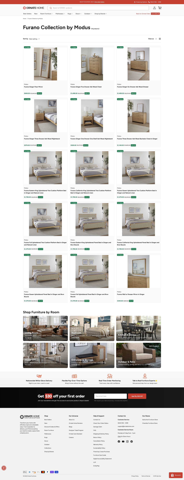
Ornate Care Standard (75, 434)
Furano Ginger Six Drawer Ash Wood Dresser (132, 87)
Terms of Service (146, 476)
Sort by (25, 39)
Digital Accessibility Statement (102, 459)
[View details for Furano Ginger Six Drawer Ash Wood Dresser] (138, 64)
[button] (160, 8)
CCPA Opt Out (157, 476)
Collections (47, 448)
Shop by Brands (49, 451)
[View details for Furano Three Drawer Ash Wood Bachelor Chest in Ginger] (138, 116)
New (45, 423)
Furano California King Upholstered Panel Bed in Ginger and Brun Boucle (138, 244)
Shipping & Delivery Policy (101, 434)
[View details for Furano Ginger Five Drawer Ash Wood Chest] (92, 64)
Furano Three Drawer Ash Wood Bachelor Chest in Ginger (137, 139)
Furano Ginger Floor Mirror (33, 87)
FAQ (94, 430)
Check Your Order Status (100, 423)
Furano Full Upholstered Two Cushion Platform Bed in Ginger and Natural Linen (45, 244)
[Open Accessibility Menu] (3, 468)
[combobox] (98, 8)
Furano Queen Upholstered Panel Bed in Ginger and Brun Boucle (44, 295)
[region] (45, 64)
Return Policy (97, 437)
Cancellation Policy (99, 441)
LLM (94, 462)
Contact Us (96, 419)
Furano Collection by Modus (35, 18)
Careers (71, 437)
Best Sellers (48, 419)
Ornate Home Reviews (76, 423)
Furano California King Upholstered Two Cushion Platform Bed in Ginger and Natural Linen (91, 192)
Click (119, 436)
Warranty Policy (98, 444)
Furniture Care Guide (99, 455)
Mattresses (47, 434)
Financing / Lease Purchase (101, 451)
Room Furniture (49, 430)
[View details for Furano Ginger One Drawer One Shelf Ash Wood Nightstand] (92, 116)
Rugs (45, 437)
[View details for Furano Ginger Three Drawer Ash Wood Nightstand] (45, 116)
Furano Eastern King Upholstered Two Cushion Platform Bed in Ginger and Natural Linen (45, 192)
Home (24, 18)
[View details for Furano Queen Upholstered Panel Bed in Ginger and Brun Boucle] (45, 271)
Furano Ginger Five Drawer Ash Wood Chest (86, 87)
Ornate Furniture (31, 476)
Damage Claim (97, 427)
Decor (46, 441)
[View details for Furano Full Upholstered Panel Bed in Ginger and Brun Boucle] (92, 271)
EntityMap (96, 466)
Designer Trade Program (76, 430)
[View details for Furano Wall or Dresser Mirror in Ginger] (138, 271)
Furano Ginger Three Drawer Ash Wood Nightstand (42, 139)
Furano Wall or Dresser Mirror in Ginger (130, 294)
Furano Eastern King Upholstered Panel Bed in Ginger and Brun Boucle (91, 244)
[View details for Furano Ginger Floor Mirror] (45, 64)
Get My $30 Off (137, 396)
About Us (71, 419)
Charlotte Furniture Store (149, 423)
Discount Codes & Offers (51, 427)
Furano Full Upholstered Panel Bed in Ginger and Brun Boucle (89, 295)
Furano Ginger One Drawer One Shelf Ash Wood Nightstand (92, 139)
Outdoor (46, 444)
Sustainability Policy (99, 448)
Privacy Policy (134, 476)
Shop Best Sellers (99, 2)
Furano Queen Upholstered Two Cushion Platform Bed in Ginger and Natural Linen (137, 192)
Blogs (70, 427)
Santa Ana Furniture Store (150, 419)
